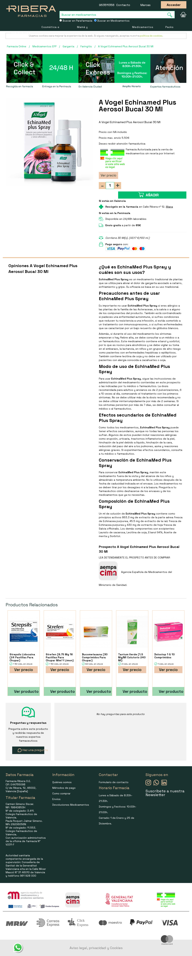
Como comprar (61, 793)
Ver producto (26, 691)
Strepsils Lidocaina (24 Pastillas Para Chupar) (22, 657)
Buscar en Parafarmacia (77, 20)
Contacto (123, 5)
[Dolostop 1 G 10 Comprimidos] (168, 632)
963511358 (106, 5)
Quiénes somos (62, 782)
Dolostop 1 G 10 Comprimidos (164, 656)
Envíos (56, 799)
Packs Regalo (170, 32)
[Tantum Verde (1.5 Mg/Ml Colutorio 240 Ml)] (132, 632)
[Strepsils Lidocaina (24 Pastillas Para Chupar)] (24, 632)
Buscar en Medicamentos (113, 20)
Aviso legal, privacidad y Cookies (96, 948)
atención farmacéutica (130, 143)
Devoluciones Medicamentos (70, 804)
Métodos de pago (64, 788)
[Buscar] (171, 15)
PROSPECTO (136, 557)
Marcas (145, 5)
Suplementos (20, 32)
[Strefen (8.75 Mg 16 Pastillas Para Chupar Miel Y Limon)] (60, 632)
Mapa (169, 206)
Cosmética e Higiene (50, 32)
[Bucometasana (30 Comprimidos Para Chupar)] (96, 632)
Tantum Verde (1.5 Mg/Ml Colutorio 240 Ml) (132, 657)
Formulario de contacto (113, 782)
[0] (182, 14)
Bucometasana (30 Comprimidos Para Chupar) (94, 657)
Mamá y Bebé (82, 32)
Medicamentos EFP (142, 32)
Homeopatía (112, 32)
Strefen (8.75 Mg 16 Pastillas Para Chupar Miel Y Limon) (60, 657)
